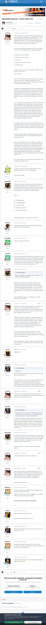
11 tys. (8, 521)
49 (8, 498)
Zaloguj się (32, 592)
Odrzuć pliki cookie (32, 622)
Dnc (7, 166)
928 (8, 233)
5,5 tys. (8, 536)
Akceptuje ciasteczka (14, 622)
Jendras (7, 510)
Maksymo (7, 487)
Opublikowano (21, 33)
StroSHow (7, 222)
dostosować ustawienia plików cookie (15, 617)
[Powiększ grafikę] (23, 175)
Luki (7, 526)
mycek (7, 349)
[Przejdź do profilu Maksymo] (7, 491)
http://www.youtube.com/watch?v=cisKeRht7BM (25, 500)
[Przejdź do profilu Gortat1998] (7, 242)
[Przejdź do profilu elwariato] (7, 369)
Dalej (14, 28)
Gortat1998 (7, 238)
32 (8, 567)
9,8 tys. (8, 375)
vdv (7, 557)
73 (8, 264)
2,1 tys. (8, 359)
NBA (16, 23)
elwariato (7, 364)
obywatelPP (7, 181)
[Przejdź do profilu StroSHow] (7, 227)
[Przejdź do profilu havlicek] (3, 23)
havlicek (10, 22)
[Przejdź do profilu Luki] (7, 530)
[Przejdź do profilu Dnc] (7, 170)
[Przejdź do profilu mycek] (7, 353)
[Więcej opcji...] (43, 33)
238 (8, 248)
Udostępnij (30, 23)
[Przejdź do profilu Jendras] (7, 515)
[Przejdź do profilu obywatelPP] (7, 185)
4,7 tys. (8, 176)
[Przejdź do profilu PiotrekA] (7, 258)
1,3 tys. (8, 43)
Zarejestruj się (14, 592)
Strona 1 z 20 (22, 28)
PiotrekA (7, 253)
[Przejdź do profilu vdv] (7, 561)
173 (8, 192)
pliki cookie (20, 616)
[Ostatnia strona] (17, 28)
